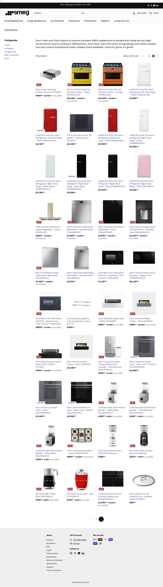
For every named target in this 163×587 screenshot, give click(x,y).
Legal (49, 550)
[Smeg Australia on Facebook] (75, 553)
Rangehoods (10, 51)
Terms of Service (54, 570)
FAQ (48, 546)
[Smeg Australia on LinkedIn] (83, 553)
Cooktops (8, 48)
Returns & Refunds (55, 560)
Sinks (6, 58)
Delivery (50, 540)
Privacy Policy (52, 553)
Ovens (7, 45)
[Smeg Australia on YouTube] (79, 553)
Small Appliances (13, 20)
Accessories (57, 20)
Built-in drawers (11, 55)
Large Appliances (36, 20)
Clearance (74, 20)
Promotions (90, 20)
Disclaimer (51, 543)
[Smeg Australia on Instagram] (71, 553)
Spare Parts (52, 563)
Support (105, 20)
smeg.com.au (121, 20)
